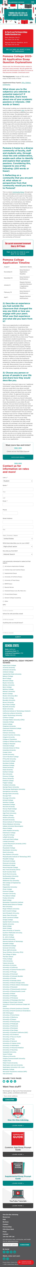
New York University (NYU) (11, 869)
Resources (6, 1217)
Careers (5, 1224)
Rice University (7, 906)
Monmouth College (9, 861)
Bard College (7, 678)
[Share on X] (12, 1082)
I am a (5, 477)
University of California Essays (13, 576)
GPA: (4, 604)
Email (5, 501)
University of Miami (9, 993)
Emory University (8, 778)
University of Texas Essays (12, 580)
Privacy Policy (6, 1262)
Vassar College (7, 1054)
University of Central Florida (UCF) (14, 969)
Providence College (9, 895)
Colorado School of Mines (11, 748)
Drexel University (8, 767)
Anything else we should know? (13, 622)
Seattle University (8, 924)
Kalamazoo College (9, 832)
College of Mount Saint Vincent (13, 1002)
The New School (8, 956)
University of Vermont (10, 1041)
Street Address (7, 518)
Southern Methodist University (12, 932)
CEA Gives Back (8, 1229)
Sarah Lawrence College (10, 917)
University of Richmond (10, 1026)
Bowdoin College (8, 698)
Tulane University (8, 963)
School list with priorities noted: (13, 613)
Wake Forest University (10, 1063)
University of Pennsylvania (11, 1021)
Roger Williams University (11, 908)
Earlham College (8, 772)
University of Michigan (10, 995)
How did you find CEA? (10, 551)
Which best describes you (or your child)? (16, 543)
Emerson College (8, 776)
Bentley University (9, 685)
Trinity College (7, 959)
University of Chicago (10, 972)
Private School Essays (11, 594)
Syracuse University (9, 948)
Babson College (8, 676)
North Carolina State (9, 872)
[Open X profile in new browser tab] (7, 1253)
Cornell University (8, 754)
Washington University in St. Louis (13, 1067)
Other (6, 601)
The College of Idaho (9, 954)
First (4, 491)
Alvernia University (9, 667)
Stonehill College (8, 943)
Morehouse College (9, 865)
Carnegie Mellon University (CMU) (13, 719)
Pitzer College (7, 889)
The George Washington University (14, 789)
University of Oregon (9, 1019)
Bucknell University (9, 706)
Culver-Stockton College (11, 756)
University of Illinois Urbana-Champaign (15, 985)
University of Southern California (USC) (15, 1032)
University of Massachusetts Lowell (14, 991)
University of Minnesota (10, 998)
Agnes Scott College (9, 665)
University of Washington (11, 1045)
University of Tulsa (9, 1039)
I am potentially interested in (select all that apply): (17, 562)
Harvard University (9, 806)
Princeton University (9, 893)
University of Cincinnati (10, 974)
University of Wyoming (10, 1050)
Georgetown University (10, 791)
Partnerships (7, 1227)
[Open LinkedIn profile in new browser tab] (14, 1253)
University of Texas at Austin (12, 1036)
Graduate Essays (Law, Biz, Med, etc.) (15, 590)
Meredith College (8, 859)
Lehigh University (8, 837)
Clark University (8, 730)
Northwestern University (10, 876)
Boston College (8, 693)
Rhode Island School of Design (12, 904)
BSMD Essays (8, 583)
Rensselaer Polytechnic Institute (13, 902)
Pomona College (8, 891)
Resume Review (9, 587)
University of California (10, 967)
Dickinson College (8, 765)
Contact (5, 1234)
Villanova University (9, 1056)
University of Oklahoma (10, 1017)
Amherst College (8, 672)
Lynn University (8, 845)
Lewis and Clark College (10, 839)
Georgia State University (11, 793)
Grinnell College (8, 800)
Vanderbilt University (9, 1052)
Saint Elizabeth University (11, 913)
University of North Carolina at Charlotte (16, 1008)
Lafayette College (8, 835)
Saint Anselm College (9, 911)
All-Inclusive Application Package (14, 566)
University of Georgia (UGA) (12, 980)
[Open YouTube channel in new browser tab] (4, 1259)
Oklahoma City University (11, 880)
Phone (5, 509)
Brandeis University (9, 700)
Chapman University (9, 726)
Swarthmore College (9, 945)
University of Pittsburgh (10, 1023)
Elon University (7, 774)
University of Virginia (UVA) (12, 1043)
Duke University (8, 769)
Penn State (6, 885)
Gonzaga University (9, 798)
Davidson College (8, 763)
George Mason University (11, 787)
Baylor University (8, 683)
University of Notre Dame (11, 1015)
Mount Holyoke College (10, 867)
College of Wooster (9, 743)
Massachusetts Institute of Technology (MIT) (17, 856)
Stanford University (9, 939)
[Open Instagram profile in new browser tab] (11, 1253)
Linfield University (8, 841)
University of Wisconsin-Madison (13, 1047)
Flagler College (8, 782)
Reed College (7, 900)
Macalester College (9, 848)
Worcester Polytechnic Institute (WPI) (15, 1071)
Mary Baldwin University (10, 854)
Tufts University (8, 961)
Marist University (8, 852)
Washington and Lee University (13, 1065)
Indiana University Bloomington (13, 826)
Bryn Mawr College (9, 704)
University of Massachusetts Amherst (14, 989)
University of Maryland (10, 987)
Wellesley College (8, 1069)
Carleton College (8, 717)
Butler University (8, 709)
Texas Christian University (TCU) (13, 952)
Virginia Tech (7, 1060)
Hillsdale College (8, 815)
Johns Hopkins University (11, 830)
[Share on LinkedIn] (15, 1082)
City (4, 529)
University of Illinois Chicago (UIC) (14, 982)
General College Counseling (13, 597)
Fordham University (9, 785)
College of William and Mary (12, 741)
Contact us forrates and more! (26, 1262)
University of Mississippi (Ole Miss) (14, 1000)
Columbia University (9, 750)
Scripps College (8, 919)
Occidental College (9, 878)
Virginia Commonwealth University (14, 1058)
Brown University (8, 702)
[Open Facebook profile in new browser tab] (4, 1253)
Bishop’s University (9, 691)
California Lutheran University (12, 713)
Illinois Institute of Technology (12, 822)
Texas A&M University (10, 950)
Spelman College (8, 935)
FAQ (4, 1219)
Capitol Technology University (12, 715)
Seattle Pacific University (11, 922)
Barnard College (8, 680)
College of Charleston (10, 739)
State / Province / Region (10, 535)
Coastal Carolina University (11, 735)
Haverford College (9, 811)
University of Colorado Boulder (13, 976)
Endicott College (8, 780)
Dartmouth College (9, 761)
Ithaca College (7, 828)
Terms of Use (14, 1262)
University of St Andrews (11, 1034)
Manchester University (10, 850)
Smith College (7, 928)
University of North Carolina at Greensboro (16, 1010)
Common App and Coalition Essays (15, 569)
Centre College (7, 724)
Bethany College (8, 689)
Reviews (6, 1222)
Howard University (9, 819)
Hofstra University (8, 817)
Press (5, 1232)
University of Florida (9, 978)
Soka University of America (11, 930)
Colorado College (8, 745)
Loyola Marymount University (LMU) (14, 843)
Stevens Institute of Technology (13, 941)
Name (5, 485)
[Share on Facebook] (8, 1082)
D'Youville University (9, 759)
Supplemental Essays (11, 573)
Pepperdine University (10, 887)
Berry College (7, 687)
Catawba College (8, 722)
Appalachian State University (12, 674)
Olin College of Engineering (11, 882)
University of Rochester (10, 1028)
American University (9, 669)
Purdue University (8, 898)
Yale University (7, 1073)
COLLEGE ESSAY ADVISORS (16, 2)
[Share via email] (4, 1082)
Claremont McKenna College (12, 728)
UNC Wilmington (8, 1013)
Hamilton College (8, 802)
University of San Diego (10, 1030)
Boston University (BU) (10, 696)
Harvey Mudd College (10, 809)
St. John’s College (8, 937)
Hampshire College (9, 804)
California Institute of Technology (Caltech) (16, 711)
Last (4, 498)
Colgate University (9, 737)
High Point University (9, 813)
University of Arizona (9, 965)
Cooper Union (7, 752)
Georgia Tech (7, 796)
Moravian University (9, 863)
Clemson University (9, 732)
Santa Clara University (10, 915)
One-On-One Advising (10, 1214)
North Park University (10, 874)
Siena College (7, 926)
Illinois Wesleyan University (11, 824)
